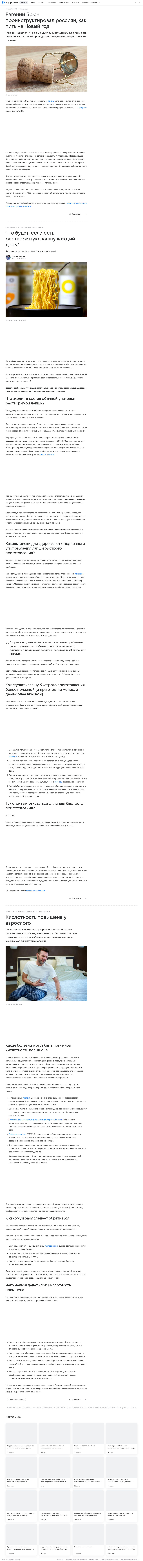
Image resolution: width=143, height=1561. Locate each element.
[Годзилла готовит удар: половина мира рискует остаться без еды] (54, 1540)
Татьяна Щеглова (18, 256)
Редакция (60, 1559)
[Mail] (3, 2)
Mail (3, 1559)
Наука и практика (44, 912)
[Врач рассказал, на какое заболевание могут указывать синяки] (121, 1472)
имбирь (58, 782)
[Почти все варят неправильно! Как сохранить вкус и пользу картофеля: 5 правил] (21, 1506)
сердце (43, 454)
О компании (10, 1559)
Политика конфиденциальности (129, 1559)
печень (51, 101)
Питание (40, 227)
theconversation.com (35, 891)
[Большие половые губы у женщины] (88, 1438)
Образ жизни (24, 9)
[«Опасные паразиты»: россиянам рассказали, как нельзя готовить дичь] (121, 1540)
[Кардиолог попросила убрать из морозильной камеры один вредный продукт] (21, 1438)
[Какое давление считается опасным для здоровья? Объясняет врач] (21, 1472)
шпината (13, 756)
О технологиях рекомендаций (109, 1559)
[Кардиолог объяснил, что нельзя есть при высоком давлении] (88, 1506)
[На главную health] (11, 2)
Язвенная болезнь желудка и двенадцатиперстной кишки (35, 1120)
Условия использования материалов (76, 1559)
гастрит (26, 1098)
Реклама (18, 1559)
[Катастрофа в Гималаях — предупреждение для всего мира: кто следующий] (121, 1438)
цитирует (82, 108)
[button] (46, 69)
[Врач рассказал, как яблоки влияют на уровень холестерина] (21, 1540)
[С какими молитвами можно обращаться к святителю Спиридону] (54, 1438)
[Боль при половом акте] (88, 1540)
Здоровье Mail (30, 227)
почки (51, 454)
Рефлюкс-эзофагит (17, 1134)
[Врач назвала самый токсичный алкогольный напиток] (121, 1506)
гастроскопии (51, 1246)
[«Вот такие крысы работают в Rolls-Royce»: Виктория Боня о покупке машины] (54, 1472)
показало (79, 574)
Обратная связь (93, 1559)
